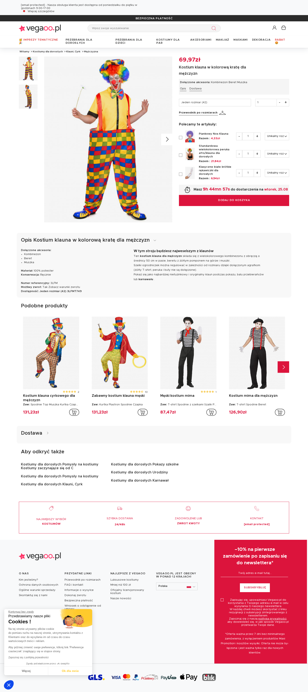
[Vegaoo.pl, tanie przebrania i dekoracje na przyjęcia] (40, 28)
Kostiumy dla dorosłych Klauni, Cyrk (52, 484)
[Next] (167, 139)
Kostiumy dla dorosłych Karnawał (140, 480)
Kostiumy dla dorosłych (47, 51)
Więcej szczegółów (41, 11)
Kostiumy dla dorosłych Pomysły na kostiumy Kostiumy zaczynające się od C (59, 466)
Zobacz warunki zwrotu (64, 287)
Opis (183, 88)
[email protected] (33, 5)
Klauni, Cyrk (73, 51)
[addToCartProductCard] (74, 412)
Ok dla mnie (70, 671)
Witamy (24, 51)
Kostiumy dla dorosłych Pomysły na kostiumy (59, 476)
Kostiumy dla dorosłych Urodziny (139, 472)
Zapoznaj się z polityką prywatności (28, 657)
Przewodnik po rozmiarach (198, 112)
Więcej (26, 671)
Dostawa (195, 88)
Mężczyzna (90, 51)
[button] (9, 685)
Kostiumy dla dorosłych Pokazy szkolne (145, 464)
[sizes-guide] (223, 113)
